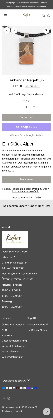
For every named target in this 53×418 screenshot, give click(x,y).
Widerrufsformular (12, 357)
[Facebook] (4, 398)
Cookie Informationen (13, 324)
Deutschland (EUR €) (15, 380)
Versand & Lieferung (13, 346)
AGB (4, 330)
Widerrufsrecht (10, 351)
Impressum (8, 335)
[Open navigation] (8, 15)
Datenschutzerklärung (14, 340)
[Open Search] (43, 15)
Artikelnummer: (21, 197)
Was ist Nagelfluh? (37, 324)
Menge (26, 100)
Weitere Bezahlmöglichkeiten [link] (26, 135)
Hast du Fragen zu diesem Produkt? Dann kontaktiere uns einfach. (25, 190)
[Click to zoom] (46, 30)
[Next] (14, 30)
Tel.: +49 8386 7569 (13, 268)
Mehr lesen (26, 179)
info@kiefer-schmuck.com (22, 273)
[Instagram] (9, 398)
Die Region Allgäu (37, 330)
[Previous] (7, 30)
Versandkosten (36, 94)
